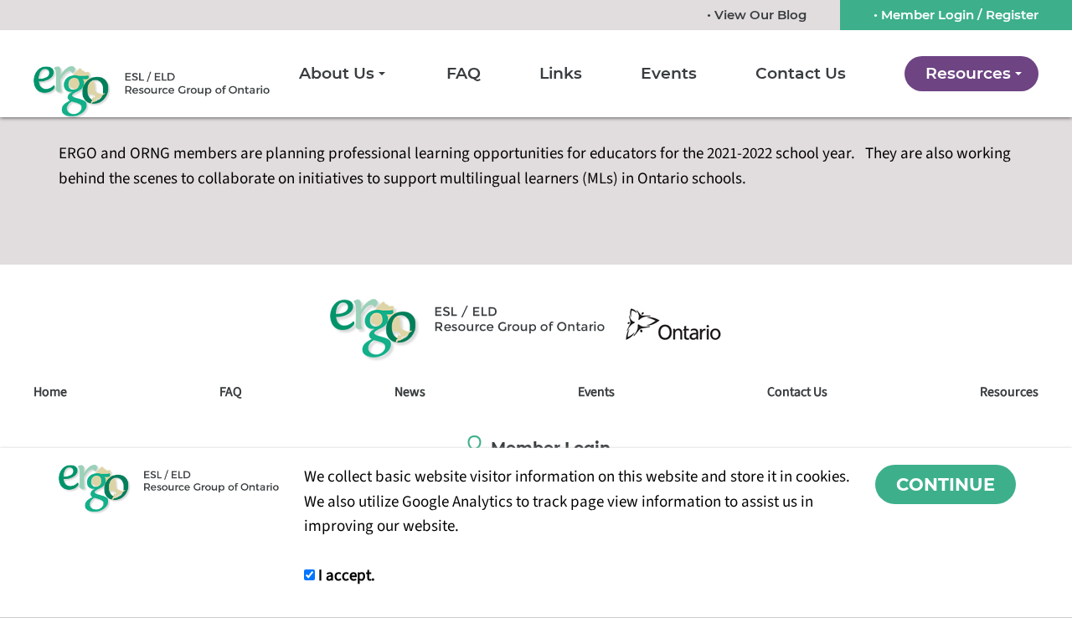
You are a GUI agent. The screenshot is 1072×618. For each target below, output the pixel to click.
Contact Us (800, 73)
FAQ (463, 73)
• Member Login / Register (956, 15)
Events (669, 73)
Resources (968, 73)
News (409, 392)
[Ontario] (673, 324)
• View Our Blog (757, 15)
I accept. (345, 575)
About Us (336, 73)
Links (560, 73)
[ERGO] (152, 92)
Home (50, 392)
